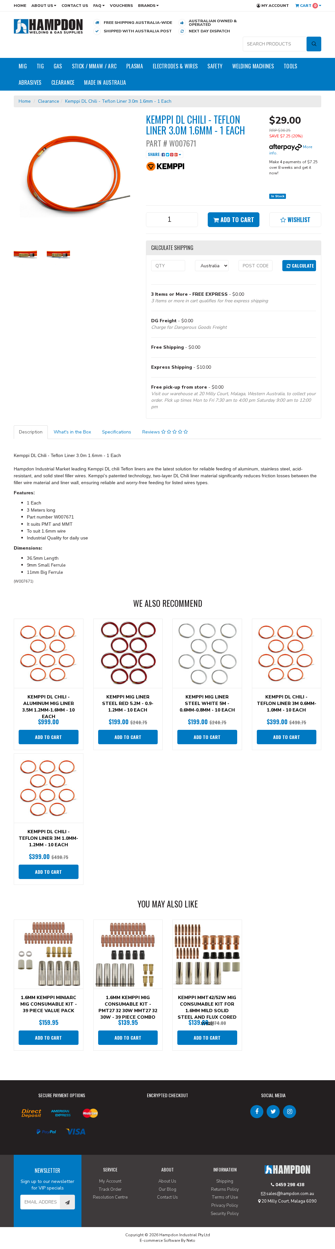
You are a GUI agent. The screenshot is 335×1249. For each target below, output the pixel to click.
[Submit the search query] (314, 44)
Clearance (63, 82)
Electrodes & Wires (175, 66)
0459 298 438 (289, 1185)
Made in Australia (105, 82)
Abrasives (30, 82)
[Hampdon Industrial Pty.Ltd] (48, 26)
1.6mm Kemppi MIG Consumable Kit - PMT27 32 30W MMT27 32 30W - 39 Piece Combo (127, 1007)
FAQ (97, 5)
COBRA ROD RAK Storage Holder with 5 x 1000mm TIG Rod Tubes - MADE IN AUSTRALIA (57, 1219)
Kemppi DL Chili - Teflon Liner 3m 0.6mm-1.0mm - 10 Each (286, 703)
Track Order (110, 1189)
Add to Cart (236, 219)
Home (20, 5)
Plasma (134, 66)
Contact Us (75, 5)
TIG (40, 66)
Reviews (151, 432)
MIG (23, 66)
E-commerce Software (160, 1240)
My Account (274, 5)
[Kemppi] (165, 166)
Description (31, 432)
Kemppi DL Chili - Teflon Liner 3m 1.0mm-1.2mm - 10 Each (48, 838)
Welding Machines (253, 66)
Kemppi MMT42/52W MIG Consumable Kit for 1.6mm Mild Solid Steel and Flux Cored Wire (207, 1010)
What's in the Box (72, 432)
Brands (147, 5)
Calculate (302, 265)
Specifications (116, 432)
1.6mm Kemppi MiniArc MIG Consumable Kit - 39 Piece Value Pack (48, 1004)
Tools (290, 66)
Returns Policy (225, 1189)
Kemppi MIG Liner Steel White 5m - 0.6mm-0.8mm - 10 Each (207, 703)
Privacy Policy (224, 1205)
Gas (58, 66)
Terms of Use (225, 1197)
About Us (42, 5)
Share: (155, 154)
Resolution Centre (110, 1197)
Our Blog (167, 1189)
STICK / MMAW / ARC (94, 66)
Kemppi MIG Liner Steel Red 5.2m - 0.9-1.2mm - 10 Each (127, 703)
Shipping (224, 1181)
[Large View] (25, 254)
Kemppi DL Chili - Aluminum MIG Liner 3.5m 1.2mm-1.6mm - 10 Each (48, 707)
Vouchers (121, 5)
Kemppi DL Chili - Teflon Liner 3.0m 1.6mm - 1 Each (118, 101)
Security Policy (225, 1214)
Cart (307, 5)
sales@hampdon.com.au (289, 1194)
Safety (214, 66)
